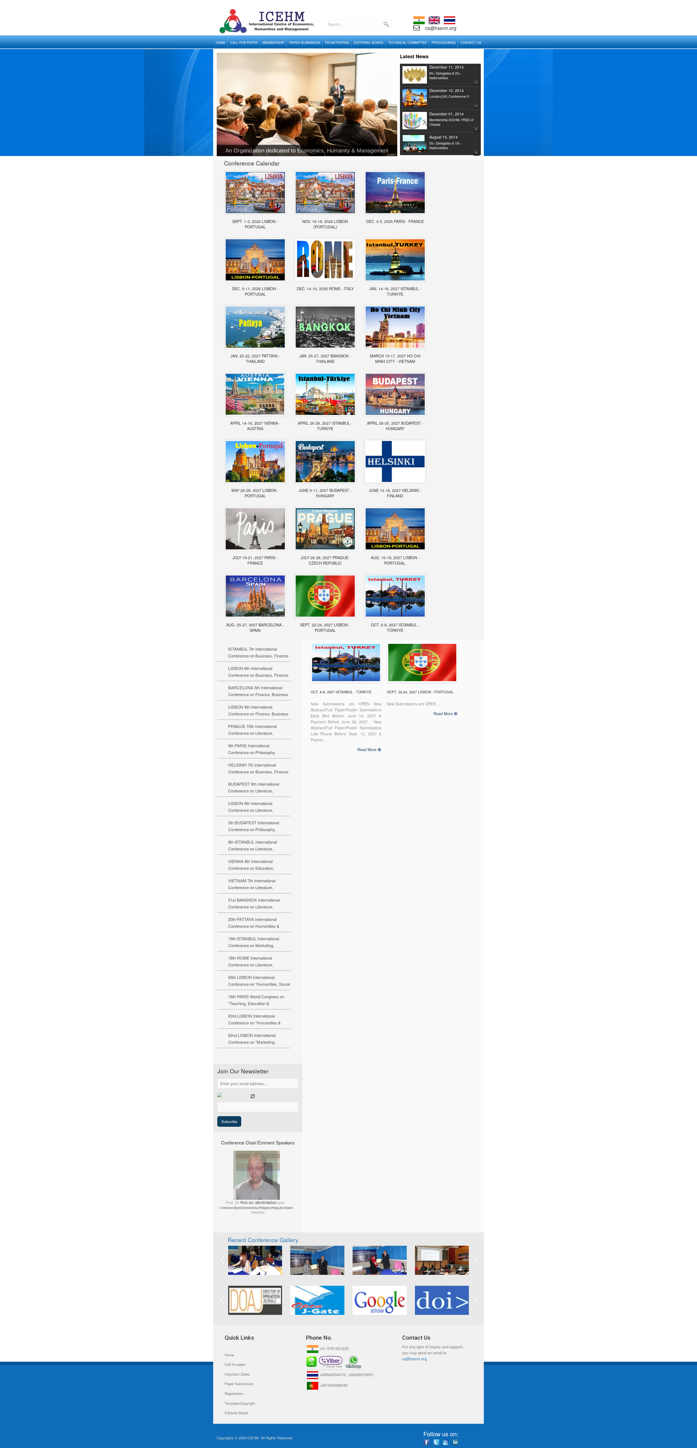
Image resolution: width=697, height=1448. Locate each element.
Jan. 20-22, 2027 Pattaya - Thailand (255, 358)
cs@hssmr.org (440, 27)
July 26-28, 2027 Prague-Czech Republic (325, 560)
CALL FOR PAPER (244, 42)
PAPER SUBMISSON (304, 42)
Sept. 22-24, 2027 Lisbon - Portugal (325, 627)
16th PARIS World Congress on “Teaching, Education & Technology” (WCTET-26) (256, 1003)
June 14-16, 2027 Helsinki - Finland (395, 493)
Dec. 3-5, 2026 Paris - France (395, 221)
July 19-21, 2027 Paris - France (255, 560)
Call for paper (235, 1364)
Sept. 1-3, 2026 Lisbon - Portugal (255, 224)
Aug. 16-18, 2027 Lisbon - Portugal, (395, 560)
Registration (234, 1393)
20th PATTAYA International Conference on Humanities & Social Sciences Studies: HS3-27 (257, 926)
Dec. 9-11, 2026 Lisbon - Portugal (255, 291)
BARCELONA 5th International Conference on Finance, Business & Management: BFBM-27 (258, 694)
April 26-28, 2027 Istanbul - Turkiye (325, 425)
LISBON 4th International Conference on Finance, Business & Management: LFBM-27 (258, 713)
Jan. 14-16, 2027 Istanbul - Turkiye (395, 291)
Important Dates (237, 1374)
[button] (242, 1260)
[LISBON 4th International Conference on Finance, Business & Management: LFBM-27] (395, 529)
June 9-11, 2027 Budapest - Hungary (325, 493)
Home (229, 1354)
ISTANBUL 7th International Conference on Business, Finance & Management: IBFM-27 (258, 655)
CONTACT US (470, 42)
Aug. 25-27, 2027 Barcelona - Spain (255, 627)
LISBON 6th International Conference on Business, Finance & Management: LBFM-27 (258, 675)
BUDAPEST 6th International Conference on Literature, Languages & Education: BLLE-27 (258, 790)
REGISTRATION (337, 42)
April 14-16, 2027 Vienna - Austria (255, 425)
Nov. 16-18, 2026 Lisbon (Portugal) (325, 224)
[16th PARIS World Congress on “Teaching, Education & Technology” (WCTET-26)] (395, 192)
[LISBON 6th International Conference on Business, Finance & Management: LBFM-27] (325, 596)
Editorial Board (236, 1412)
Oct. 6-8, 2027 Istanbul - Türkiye (395, 627)
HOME (220, 42)
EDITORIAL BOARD (368, 42)
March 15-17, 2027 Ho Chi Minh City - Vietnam (395, 358)
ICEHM (253, 1437)
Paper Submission (239, 1383)
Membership (273, 42)
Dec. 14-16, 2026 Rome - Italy (325, 288)
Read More (367, 749)
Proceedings (444, 42)
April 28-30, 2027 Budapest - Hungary (395, 425)
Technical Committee (407, 42)
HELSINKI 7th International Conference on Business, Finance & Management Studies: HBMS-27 (259, 771)
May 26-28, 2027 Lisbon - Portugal (255, 493)
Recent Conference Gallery (263, 1240)
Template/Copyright (240, 1403)
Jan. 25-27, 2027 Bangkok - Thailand (325, 358)
